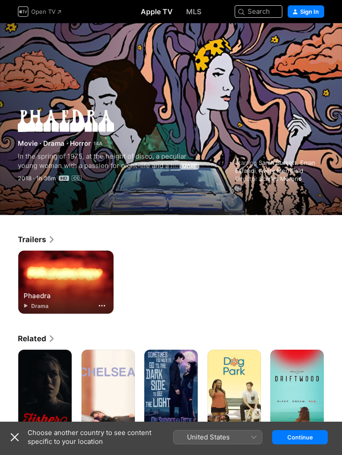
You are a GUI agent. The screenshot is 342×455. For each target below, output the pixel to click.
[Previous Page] (9, 389)
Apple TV (157, 11)
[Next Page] (333, 389)
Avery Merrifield (281, 170)
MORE (189, 167)
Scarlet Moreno (280, 178)
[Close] (15, 437)
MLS (193, 11)
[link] (36, 239)
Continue (300, 437)
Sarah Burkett (278, 162)
